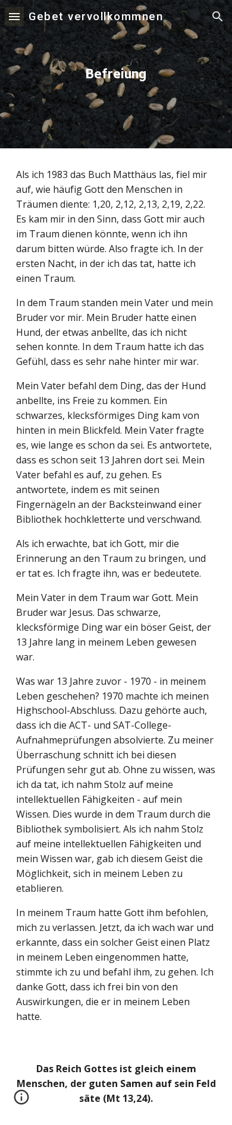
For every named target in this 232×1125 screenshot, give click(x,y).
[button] (14, 16)
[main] (116, 74)
